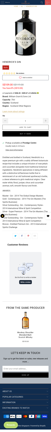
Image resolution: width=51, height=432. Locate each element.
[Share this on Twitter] (15, 236)
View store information (14, 150)
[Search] (41, 2)
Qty (3, 116)
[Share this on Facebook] (22, 236)
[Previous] (3, 327)
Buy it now (25, 134)
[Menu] (1, 2)
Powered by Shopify (38, 426)
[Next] (47, 327)
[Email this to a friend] (35, 236)
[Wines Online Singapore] (25, 2)
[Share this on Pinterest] (28, 236)
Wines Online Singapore (20, 426)
